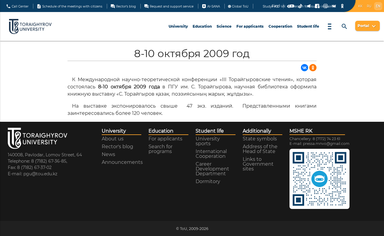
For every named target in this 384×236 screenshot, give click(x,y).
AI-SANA (211, 6)
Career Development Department (212, 169)
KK (360, 6)
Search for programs (160, 149)
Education (202, 26)
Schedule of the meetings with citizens (69, 6)
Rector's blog (123, 6)
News (108, 154)
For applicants (250, 26)
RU (369, 6)
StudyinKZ (270, 6)
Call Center (17, 6)
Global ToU (239, 6)
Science (224, 26)
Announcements (122, 162)
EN (378, 6)
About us (113, 138)
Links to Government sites (258, 164)
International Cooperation (211, 154)
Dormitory (208, 181)
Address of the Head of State (260, 149)
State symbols (260, 138)
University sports (208, 141)
